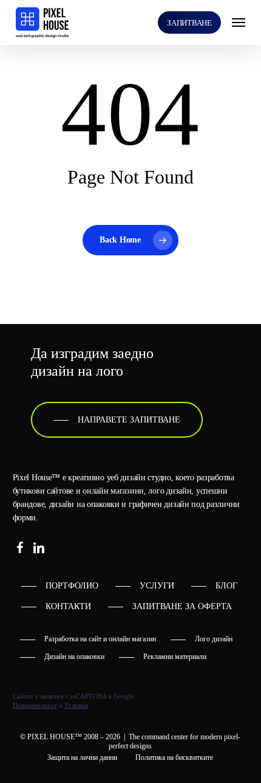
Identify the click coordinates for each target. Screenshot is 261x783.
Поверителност (35, 705)
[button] (238, 22)
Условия (76, 705)
